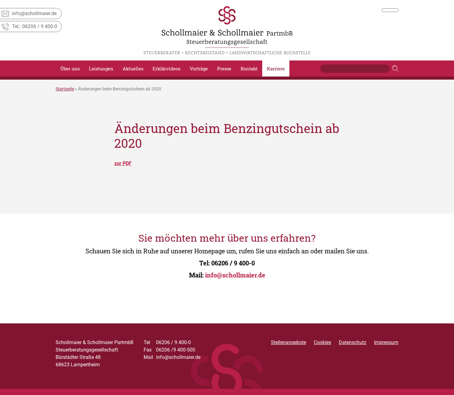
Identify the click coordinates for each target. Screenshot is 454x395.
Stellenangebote (288, 342)
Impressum (386, 342)
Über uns (70, 68)
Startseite (65, 88)
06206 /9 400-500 (169, 350)
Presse (224, 68)
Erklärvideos (166, 68)
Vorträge (199, 68)
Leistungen (101, 68)
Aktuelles (133, 68)
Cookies (322, 342)
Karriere (276, 68)
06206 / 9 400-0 (233, 263)
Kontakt (249, 68)
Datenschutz (352, 342)
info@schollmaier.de (235, 275)
